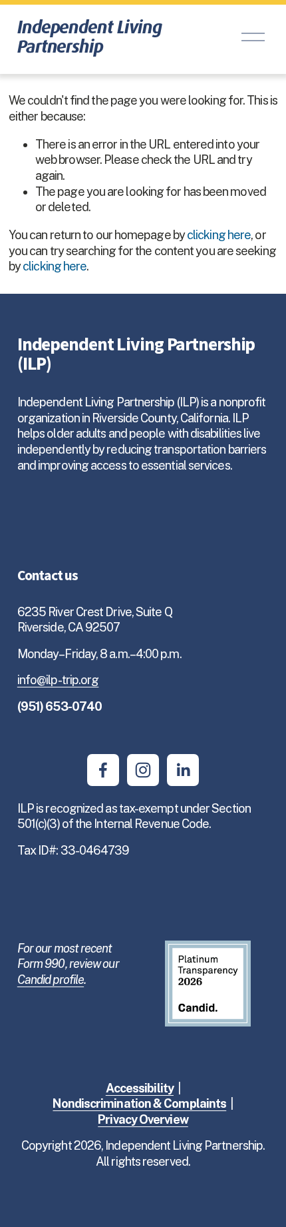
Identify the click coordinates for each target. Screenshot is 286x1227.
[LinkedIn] (183, 770)
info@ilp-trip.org (58, 680)
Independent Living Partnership (89, 36)
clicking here (219, 235)
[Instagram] (143, 770)
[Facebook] (103, 770)
